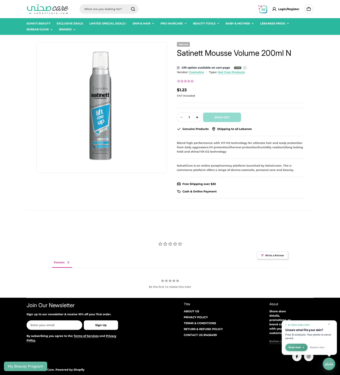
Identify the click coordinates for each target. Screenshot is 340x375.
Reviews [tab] (59, 262)
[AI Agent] (262, 9)
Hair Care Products (231, 72)
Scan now (294, 347)
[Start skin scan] (329, 363)
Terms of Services (86, 336)
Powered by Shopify (69, 369)
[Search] (133, 9)
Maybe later (317, 347)
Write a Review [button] (274, 255)
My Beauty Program (25, 366)
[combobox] (109, 9)
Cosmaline (196, 72)
